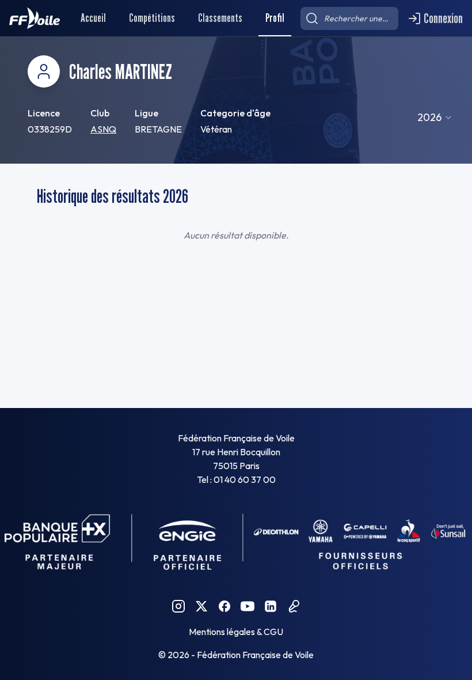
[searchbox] (349, 18)
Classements (220, 18)
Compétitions (152, 18)
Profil (274, 18)
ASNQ (103, 129)
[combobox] (435, 117)
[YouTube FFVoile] (247, 606)
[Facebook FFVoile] (224, 606)
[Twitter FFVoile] (201, 606)
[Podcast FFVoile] (293, 606)
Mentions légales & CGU (236, 631)
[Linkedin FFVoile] (270, 606)
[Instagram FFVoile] (178, 606)
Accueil (93, 18)
